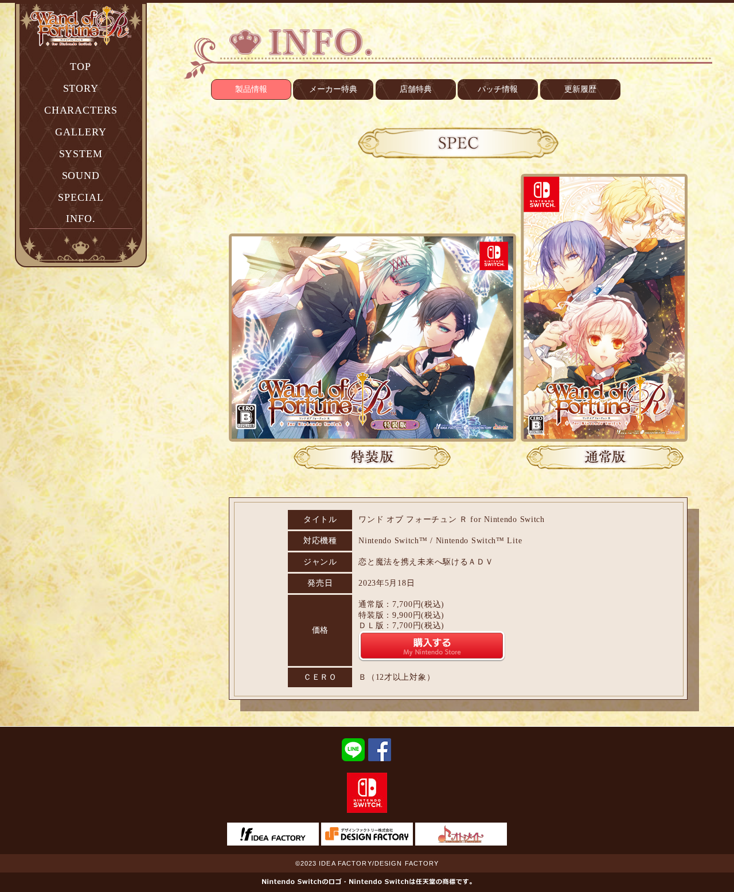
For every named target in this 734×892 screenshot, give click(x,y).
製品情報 (251, 89)
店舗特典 (416, 89)
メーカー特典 (333, 89)
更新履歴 (580, 89)
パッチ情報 (498, 89)
